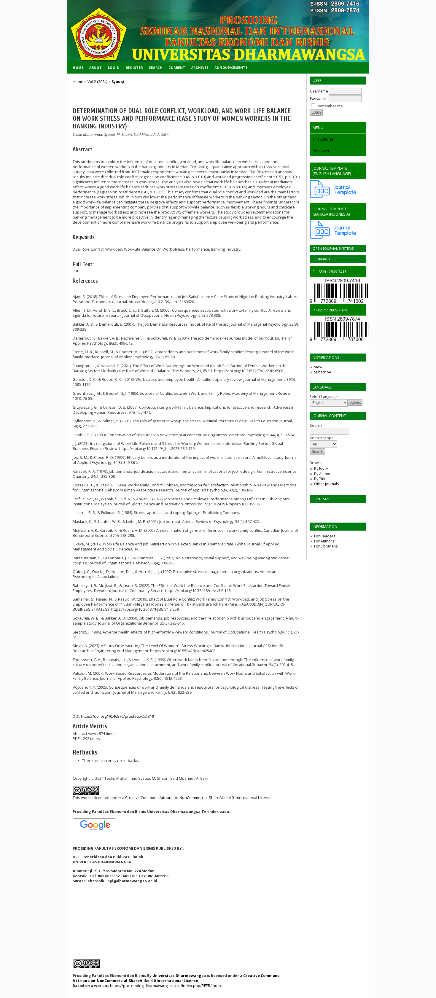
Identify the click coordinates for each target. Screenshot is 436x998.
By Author (322, 473)
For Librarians (326, 546)
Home (78, 67)
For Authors (324, 541)
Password (318, 98)
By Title (320, 478)
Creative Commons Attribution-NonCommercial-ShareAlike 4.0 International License (198, 797)
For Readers (324, 536)
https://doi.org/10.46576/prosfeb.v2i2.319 (117, 716)
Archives (200, 67)
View (318, 367)
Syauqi (118, 81)
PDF (76, 271)
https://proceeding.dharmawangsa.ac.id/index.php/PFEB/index (166, 985)
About (95, 67)
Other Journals (326, 483)
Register (134, 67)
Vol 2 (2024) (97, 81)
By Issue (321, 468)
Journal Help (325, 259)
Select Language (324, 396)
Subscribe (322, 372)
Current (176, 67)
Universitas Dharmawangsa (179, 975)
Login (114, 67)
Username (319, 91)
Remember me (330, 106)
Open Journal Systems (333, 248)
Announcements (231, 67)
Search (156, 67)
